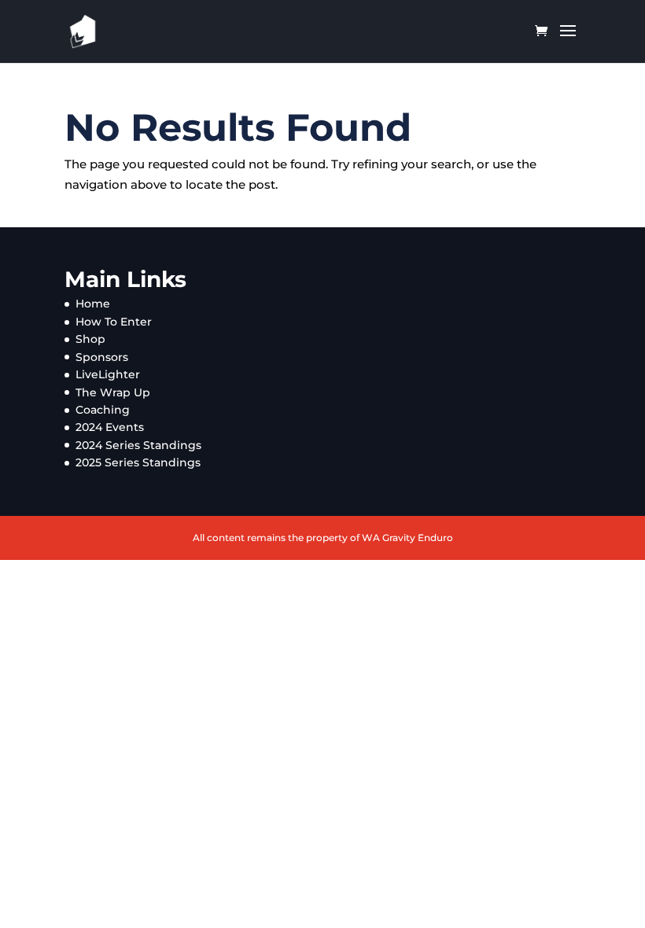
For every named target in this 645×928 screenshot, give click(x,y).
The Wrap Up (113, 392)
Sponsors (102, 357)
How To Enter (114, 322)
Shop (90, 339)
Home (93, 303)
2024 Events (110, 427)
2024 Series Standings (138, 445)
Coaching (103, 410)
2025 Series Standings (138, 462)
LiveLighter (108, 374)
